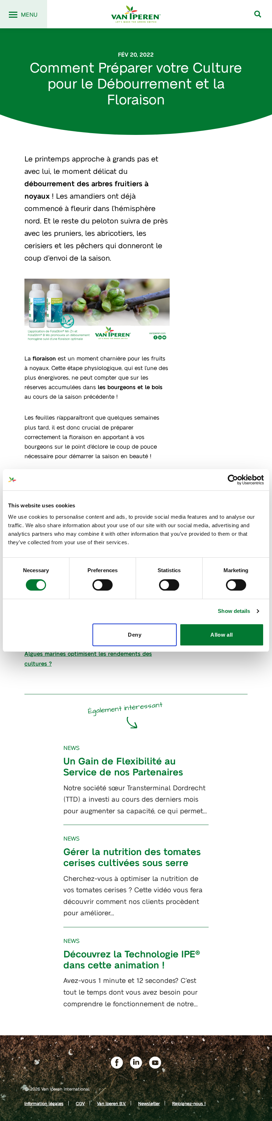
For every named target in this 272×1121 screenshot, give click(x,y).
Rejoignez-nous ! (189, 1103)
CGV (80, 1103)
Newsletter (149, 1103)
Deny (134, 635)
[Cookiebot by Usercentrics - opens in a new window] (233, 479)
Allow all (221, 635)
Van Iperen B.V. (111, 1103)
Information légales (43, 1103)
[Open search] (258, 14)
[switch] (102, 585)
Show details (234, 611)
